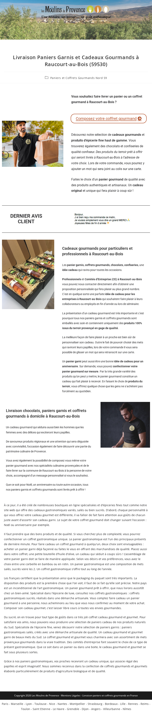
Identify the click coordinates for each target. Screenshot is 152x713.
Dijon (85, 709)
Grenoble (73, 709)
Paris (5, 704)
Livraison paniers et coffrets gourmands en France (110, 695)
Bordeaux (111, 704)
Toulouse (40, 704)
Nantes (62, 704)
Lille (122, 704)
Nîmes (127, 709)
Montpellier (77, 704)
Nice (52, 704)
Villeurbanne (111, 709)
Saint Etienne (41, 709)
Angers (96, 709)
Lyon (29, 704)
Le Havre (58, 709)
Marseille (17, 704)
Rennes (133, 704)
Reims (145, 704)
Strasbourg (95, 704)
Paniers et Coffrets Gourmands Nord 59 (78, 78)
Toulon (25, 709)
